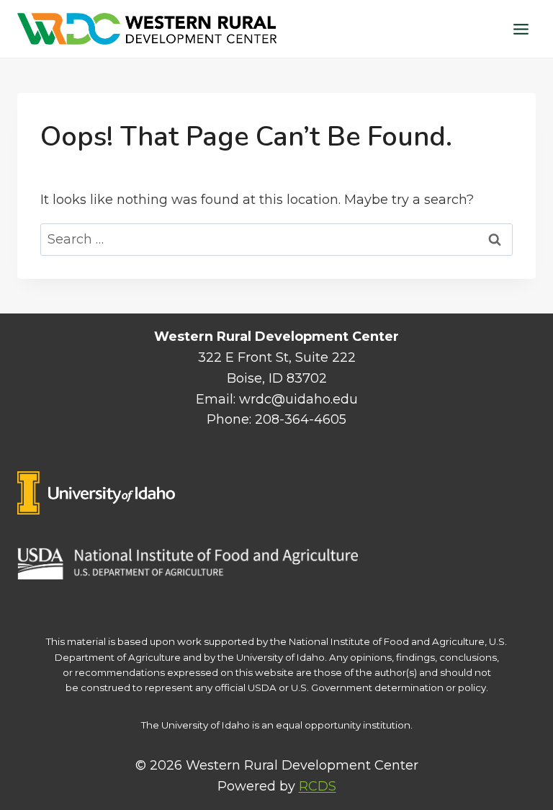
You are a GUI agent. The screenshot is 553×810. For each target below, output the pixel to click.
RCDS (317, 786)
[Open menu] (520, 29)
